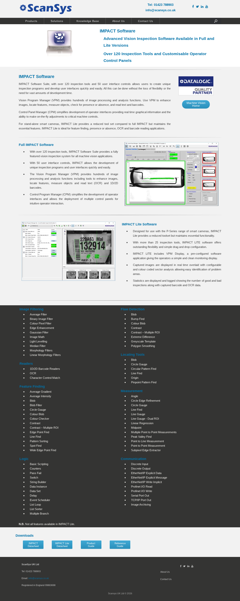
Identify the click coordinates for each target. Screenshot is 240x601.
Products (31, 21)
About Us (118, 21)
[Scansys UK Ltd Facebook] (194, 7)
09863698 (50, 585)
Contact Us (145, 21)
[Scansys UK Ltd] (46, 9)
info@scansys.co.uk (161, 10)
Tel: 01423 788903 (160, 5)
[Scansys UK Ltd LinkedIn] (203, 7)
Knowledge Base (87, 21)
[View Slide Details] (68, 251)
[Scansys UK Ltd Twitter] (198, 7)
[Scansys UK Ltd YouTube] (207, 7)
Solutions (57, 21)
